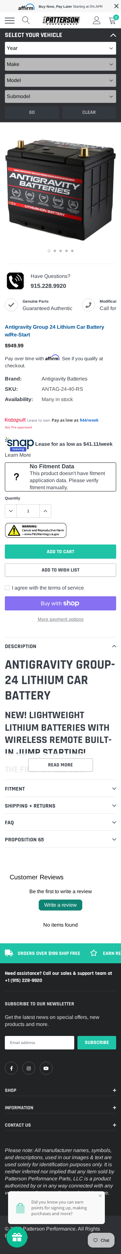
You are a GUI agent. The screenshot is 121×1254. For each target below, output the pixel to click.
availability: (19, 399)
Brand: (13, 378)
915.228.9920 (48, 286)
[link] (11, 1068)
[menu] (10, 20)
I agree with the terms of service (47, 587)
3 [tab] (60, 251)
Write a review (60, 905)
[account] (97, 20)
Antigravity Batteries (64, 378)
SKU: (11, 389)
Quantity (12, 498)
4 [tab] (66, 251)
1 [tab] (49, 251)
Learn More (18, 455)
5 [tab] (72, 251)
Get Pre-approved (18, 427)
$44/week (89, 420)
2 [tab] (55, 251)
